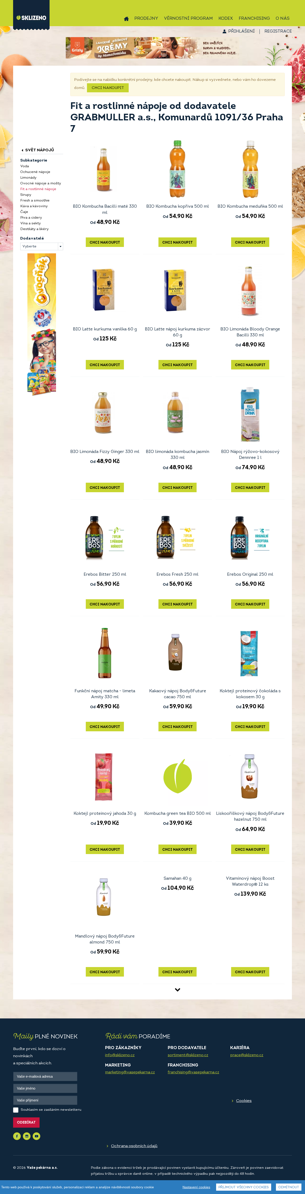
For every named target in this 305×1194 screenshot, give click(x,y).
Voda (24, 166)
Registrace (278, 31)
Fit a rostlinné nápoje (38, 189)
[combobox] (41, 246)
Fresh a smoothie (35, 200)
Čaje (24, 212)
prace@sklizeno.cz (246, 1055)
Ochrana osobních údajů (134, 1146)
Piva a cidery (31, 218)
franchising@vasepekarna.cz (193, 1072)
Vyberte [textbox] (29, 246)
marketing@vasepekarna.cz (130, 1072)
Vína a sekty (30, 223)
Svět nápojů (39, 150)
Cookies (244, 1101)
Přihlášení (241, 31)
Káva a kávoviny (34, 206)
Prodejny (146, 19)
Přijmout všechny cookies (244, 1187)
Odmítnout (288, 1187)
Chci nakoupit (108, 88)
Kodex (226, 19)
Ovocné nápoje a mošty (40, 183)
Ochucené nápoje (35, 172)
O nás (283, 19)
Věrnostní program (188, 19)
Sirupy (25, 195)
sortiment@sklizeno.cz (188, 1055)
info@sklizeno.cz (120, 1055)
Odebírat (26, 1123)
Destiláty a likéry (34, 229)
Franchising (254, 19)
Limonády (28, 178)
